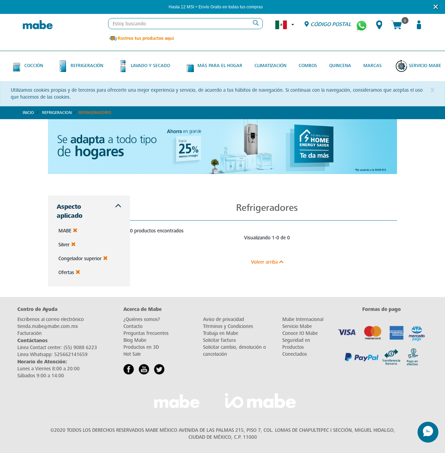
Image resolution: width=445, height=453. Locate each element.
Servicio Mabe (425, 65)
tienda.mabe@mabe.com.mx (47, 326)
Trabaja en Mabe (220, 333)
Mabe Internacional (302, 319)
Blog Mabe (134, 340)
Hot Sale (132, 354)
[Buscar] (255, 23)
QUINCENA (340, 65)
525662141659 (71, 354)
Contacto (133, 326)
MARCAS (372, 65)
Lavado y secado (150, 65)
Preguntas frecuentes (146, 333)
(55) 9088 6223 (80, 347)
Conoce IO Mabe (300, 333)
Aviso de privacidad (223, 319)
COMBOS (308, 65)
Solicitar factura (219, 340)
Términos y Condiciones (228, 326)
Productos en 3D (141, 347)
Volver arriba (265, 262)
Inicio (28, 112)
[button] (272, 7)
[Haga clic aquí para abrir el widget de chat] (428, 432)
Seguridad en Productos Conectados (296, 347)
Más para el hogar (219, 65)
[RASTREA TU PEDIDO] (141, 38)
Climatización (270, 65)
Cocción (33, 65)
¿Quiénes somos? (141, 319)
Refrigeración (87, 65)
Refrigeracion (57, 112)
